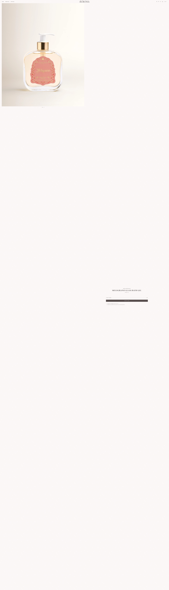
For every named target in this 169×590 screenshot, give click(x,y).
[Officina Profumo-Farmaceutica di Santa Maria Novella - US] (84, 1)
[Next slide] (44, 107)
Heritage (7, 1)
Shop (3, 1)
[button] (42, 107)
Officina (12, 1)
